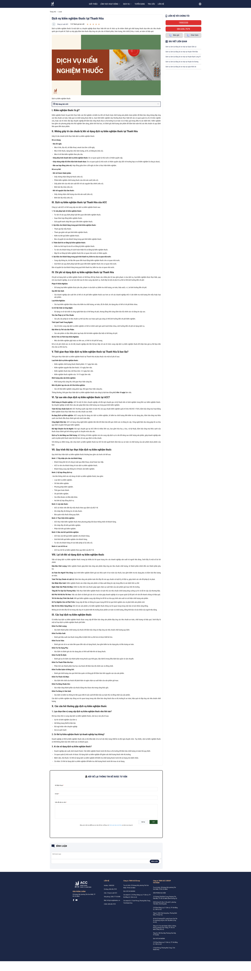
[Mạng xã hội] (74, 900)
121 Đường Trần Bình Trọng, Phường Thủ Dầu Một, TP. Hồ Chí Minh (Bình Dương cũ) (165, 897)
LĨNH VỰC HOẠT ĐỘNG (109, 4)
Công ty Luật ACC (62, 24)
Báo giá (176, 35)
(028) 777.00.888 (115, 897)
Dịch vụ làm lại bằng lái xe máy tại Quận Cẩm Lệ (181, 47)
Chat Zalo (194, 35)
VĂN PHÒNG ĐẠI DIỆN (159, 893)
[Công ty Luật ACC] (52, 4)
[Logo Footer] (82, 884)
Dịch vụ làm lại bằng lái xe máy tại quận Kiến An (181, 67)
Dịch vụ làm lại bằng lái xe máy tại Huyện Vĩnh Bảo (182, 52)
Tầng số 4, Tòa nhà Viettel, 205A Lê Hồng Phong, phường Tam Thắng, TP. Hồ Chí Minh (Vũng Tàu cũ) (164, 927)
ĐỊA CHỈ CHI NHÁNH (129, 891)
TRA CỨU (151, 4)
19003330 (183, 22)
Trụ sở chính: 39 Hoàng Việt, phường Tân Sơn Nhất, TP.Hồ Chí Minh (164, 888)
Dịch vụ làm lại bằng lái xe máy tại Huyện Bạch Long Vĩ (183, 57)
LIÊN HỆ (161, 4)
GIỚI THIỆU (93, 4)
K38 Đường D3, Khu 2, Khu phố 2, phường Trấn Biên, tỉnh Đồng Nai (164, 903)
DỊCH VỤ (126, 4)
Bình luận (154, 861)
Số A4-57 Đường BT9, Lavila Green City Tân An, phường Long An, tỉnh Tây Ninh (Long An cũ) (165, 920)
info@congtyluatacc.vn (113, 900)
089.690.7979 (112, 904)
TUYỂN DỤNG (140, 4)
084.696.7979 (183, 29)
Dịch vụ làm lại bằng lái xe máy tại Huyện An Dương (182, 62)
